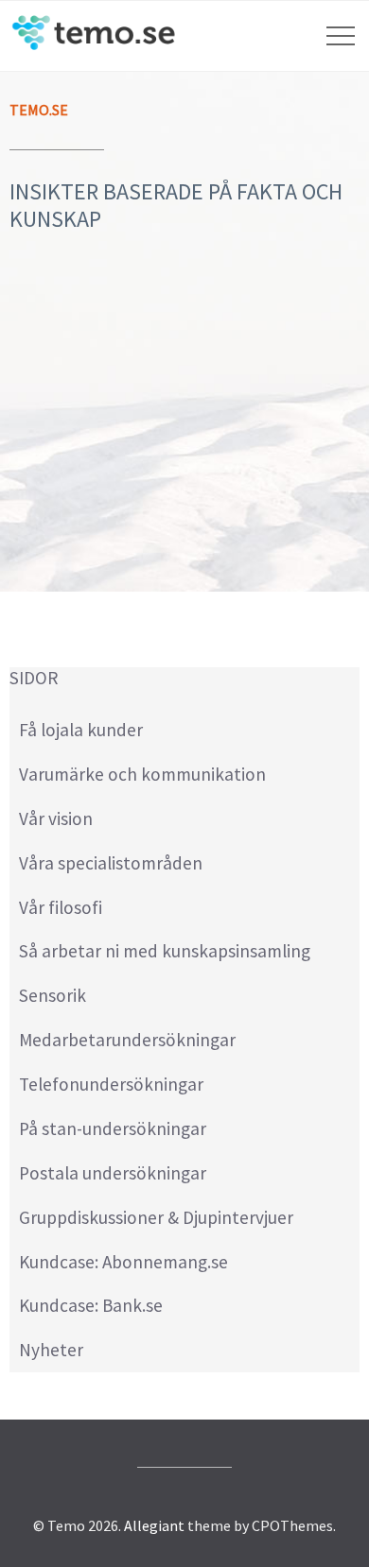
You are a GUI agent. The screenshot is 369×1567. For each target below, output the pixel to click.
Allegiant (154, 1525)
